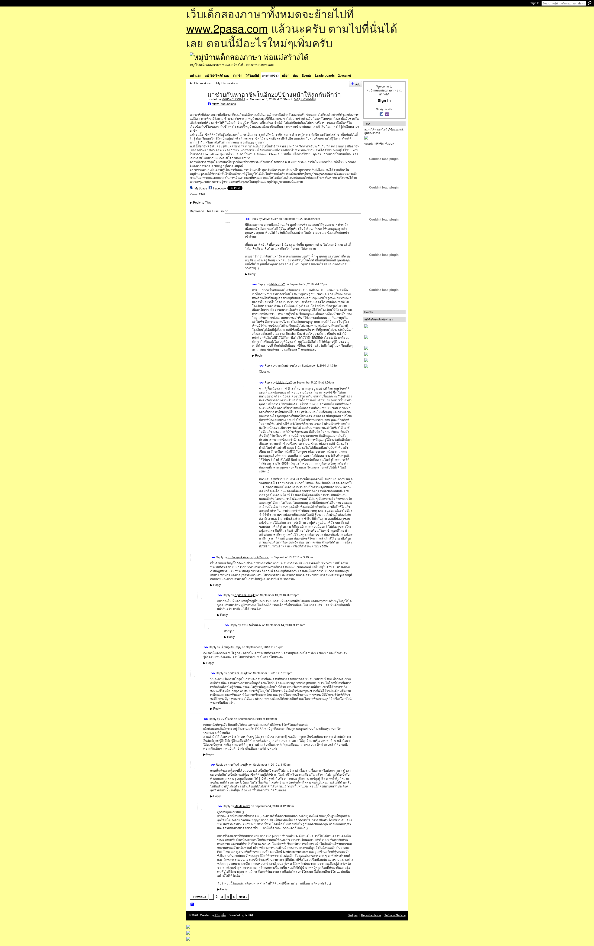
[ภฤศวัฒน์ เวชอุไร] (197, 104)
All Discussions (200, 83)
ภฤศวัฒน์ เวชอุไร (233, 99)
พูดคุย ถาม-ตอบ (305, 99)
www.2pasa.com (227, 28)
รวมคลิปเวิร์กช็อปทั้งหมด (379, 144)
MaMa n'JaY (270, 219)
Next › (243, 896)
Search (589, 3)
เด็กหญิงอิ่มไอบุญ (231, 647)
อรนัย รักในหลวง (251, 625)
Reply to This (200, 202)
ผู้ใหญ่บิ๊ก (220, 915)
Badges (353, 915)
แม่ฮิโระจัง (227, 718)
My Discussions (227, 83)
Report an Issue (371, 915)
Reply (250, 274)
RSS (192, 904)
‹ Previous (198, 896)
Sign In (534, 3)
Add (357, 84)
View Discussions (224, 103)
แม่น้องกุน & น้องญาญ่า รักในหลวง (248, 557)
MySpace (200, 188)
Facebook (219, 188)
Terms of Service (395, 915)
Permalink (247, 219)
